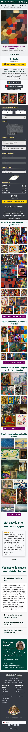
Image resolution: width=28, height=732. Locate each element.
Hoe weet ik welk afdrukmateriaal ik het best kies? (13, 624)
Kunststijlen (7, 6)
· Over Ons (4, 702)
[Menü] (1, 2)
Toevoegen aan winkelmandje (15, 202)
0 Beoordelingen (17, 89)
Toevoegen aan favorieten (15, 86)
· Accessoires (18, 695)
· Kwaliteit (17, 691)
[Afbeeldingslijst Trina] (17, 98)
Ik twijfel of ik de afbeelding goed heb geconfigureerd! (13, 631)
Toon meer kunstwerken (14, 514)
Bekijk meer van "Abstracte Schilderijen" (14, 429)
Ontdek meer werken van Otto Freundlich (14, 362)
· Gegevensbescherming (7, 697)
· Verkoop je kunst (19, 689)
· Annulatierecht (5, 698)
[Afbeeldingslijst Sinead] (8, 98)
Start (2, 6)
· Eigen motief (18, 687)
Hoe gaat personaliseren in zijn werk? (13, 579)
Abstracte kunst (15, 6)
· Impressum (5, 691)
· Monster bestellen (19, 697)
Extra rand (4, 115)
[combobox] (14, 117)
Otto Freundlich (23, 6)
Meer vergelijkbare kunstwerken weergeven (14, 316)
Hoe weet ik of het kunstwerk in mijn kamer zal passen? (13, 616)
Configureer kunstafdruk (15, 64)
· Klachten (4, 700)
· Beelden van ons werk (20, 693)
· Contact (4, 689)
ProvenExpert (10, 553)
